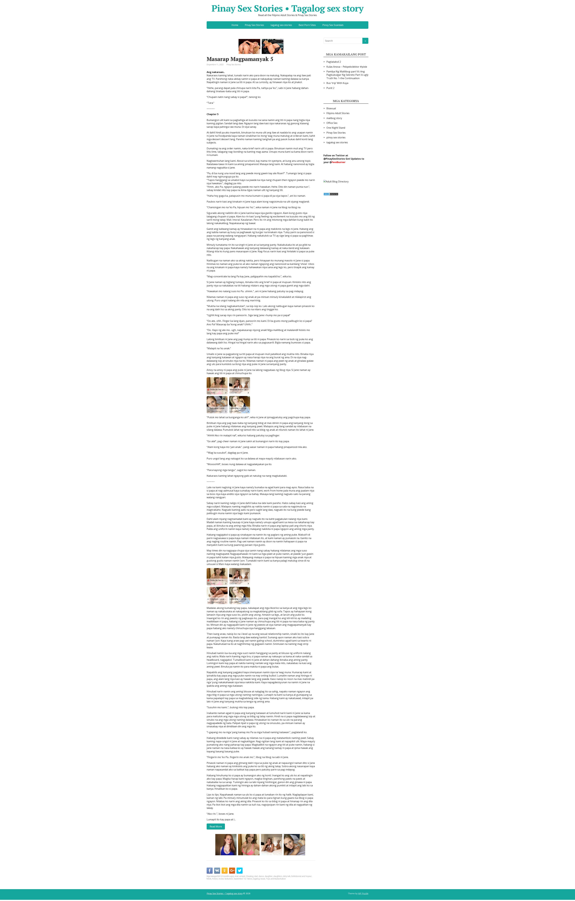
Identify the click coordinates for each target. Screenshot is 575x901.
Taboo (249, 878)
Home (234, 25)
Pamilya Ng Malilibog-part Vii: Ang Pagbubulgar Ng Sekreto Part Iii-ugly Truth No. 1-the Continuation (347, 75)
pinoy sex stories (335, 137)
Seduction (228, 878)
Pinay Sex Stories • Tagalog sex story (287, 8)
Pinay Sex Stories (254, 25)
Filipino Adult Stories (337, 113)
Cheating (249, 876)
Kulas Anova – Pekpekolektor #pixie (346, 66)
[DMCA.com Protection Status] (330, 193)
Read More (216, 826)
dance (261, 876)
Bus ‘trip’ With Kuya (337, 83)
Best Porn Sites (307, 25)
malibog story (334, 118)
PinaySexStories (335, 158)
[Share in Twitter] (240, 871)
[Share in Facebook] (210, 871)
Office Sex (331, 123)
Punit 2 (330, 88)
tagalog (256, 878)
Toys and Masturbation (276, 878)
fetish (209, 878)
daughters (277, 876)
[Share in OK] (225, 871)
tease (263, 878)
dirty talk (286, 876)
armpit (242, 876)
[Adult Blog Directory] (336, 181)
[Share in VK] (217, 871)
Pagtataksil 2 (333, 61)
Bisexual (331, 108)
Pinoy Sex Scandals (333, 25)
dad (256, 876)
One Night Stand (335, 127)
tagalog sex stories (281, 25)
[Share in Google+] (232, 871)
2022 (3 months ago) (225, 876)
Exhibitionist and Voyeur (301, 876)
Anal (236, 876)
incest (221, 878)
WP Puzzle (363, 893)
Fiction (215, 878)
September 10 (240, 878)
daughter (269, 876)
